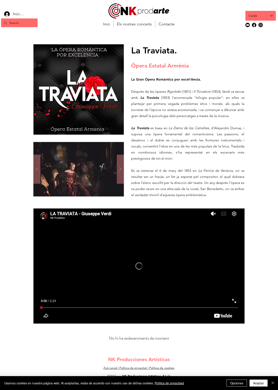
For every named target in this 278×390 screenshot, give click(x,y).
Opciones (236, 383)
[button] (78, 169)
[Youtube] (247, 25)
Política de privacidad (169, 383)
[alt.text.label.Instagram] (260, 25)
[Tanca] (272, 383)
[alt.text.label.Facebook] (254, 25)
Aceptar (258, 383)
